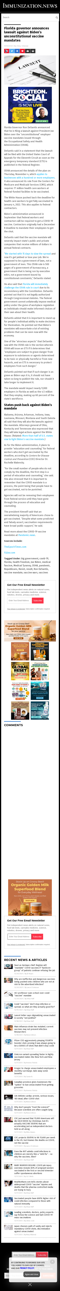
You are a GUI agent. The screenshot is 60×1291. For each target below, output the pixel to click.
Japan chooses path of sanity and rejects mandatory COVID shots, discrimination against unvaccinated (33, 1229)
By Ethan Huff (29, 999)
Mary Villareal (22, 46)
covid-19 (43, 558)
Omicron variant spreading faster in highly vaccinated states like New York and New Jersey (33, 1057)
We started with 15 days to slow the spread (28, 253)
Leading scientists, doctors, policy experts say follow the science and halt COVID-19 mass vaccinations (33, 1215)
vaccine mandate (13, 572)
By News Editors (30, 1035)
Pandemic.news (26, 535)
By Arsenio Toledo (30, 1063)
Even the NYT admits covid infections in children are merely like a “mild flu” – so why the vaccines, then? (33, 1154)
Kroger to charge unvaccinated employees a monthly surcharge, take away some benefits (35, 1071)
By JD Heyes (29, 974)
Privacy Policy (27, 1268)
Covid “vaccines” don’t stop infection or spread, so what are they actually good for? (34, 1005)
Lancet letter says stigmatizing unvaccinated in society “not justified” (34, 1016)
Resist (21, 569)
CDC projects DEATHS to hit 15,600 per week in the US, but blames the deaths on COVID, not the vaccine (34, 1140)
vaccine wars (31, 572)
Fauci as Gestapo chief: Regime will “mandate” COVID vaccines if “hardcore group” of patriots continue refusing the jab (34, 968)
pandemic (44, 565)
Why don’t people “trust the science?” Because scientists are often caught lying (33, 1108)
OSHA (35, 565)
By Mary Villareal (30, 1235)
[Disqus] (30, 765)
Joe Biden (36, 562)
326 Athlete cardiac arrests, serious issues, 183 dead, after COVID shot (34, 1097)
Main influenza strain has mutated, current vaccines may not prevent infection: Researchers (33, 1029)
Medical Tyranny (22, 565)
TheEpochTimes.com (15, 546)
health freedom (21, 562)
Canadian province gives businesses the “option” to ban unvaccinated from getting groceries (33, 1085)
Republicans (10, 569)
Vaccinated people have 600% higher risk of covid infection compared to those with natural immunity (34, 1201)
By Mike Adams (29, 1132)
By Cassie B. (28, 1077)
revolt (29, 569)
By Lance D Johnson (32, 987)
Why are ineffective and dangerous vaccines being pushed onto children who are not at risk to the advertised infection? (34, 982)
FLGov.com (9, 552)
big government (29, 558)
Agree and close (31, 1274)
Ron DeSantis (41, 569)
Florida (8, 562)
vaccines (43, 572)
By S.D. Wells (28, 1176)
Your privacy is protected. (16, 609)
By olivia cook (29, 1221)
